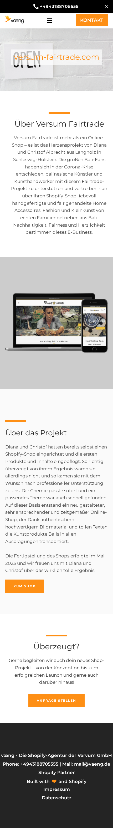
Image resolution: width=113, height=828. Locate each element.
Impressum (56, 789)
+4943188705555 (59, 6)
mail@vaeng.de (92, 764)
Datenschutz (56, 797)
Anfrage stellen (56, 700)
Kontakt (91, 20)
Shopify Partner (56, 772)
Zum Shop (25, 586)
